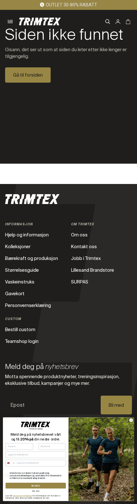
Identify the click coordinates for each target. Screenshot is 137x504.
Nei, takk (36, 491)
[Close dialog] (131, 420)
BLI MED (36, 485)
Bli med (116, 405)
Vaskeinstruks (19, 282)
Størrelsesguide (22, 270)
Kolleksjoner (18, 246)
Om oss (79, 235)
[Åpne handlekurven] (128, 21)
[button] (10, 21)
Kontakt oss (84, 246)
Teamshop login (22, 341)
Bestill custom (20, 329)
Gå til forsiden (28, 75)
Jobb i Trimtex (86, 258)
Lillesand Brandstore (92, 270)
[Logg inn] (117, 21)
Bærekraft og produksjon (31, 258)
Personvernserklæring (28, 305)
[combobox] (11, 463)
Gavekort (15, 293)
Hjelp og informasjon (27, 235)
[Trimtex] (40, 21)
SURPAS (79, 282)
